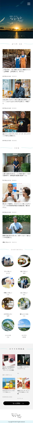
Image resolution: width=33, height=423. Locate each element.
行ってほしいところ (7, 180)
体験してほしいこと (7, 242)
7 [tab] (24, 36)
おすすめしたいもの (7, 76)
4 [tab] (16, 36)
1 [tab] (9, 36)
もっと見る (16, 403)
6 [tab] (21, 36)
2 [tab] (11, 36)
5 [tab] (19, 36)
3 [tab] (14, 36)
